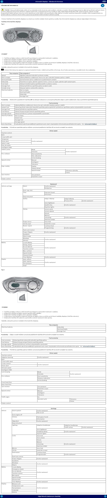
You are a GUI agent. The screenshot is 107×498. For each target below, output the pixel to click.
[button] (1, 1)
